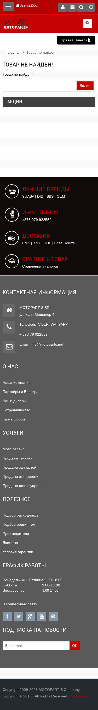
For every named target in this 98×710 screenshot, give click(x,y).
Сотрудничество (16, 410)
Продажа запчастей (19, 467)
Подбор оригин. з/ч (19, 524)
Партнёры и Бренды (20, 392)
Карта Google (14, 419)
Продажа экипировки (20, 476)
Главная (14, 52)
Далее (85, 86)
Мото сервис (13, 449)
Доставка (10, 543)
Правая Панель (74, 40)
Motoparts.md (82, 696)
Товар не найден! (41, 52)
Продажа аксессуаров (21, 486)
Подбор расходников (20, 515)
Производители (16, 533)
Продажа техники (17, 458)
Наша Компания (17, 382)
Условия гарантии (18, 552)
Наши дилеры (14, 401)
